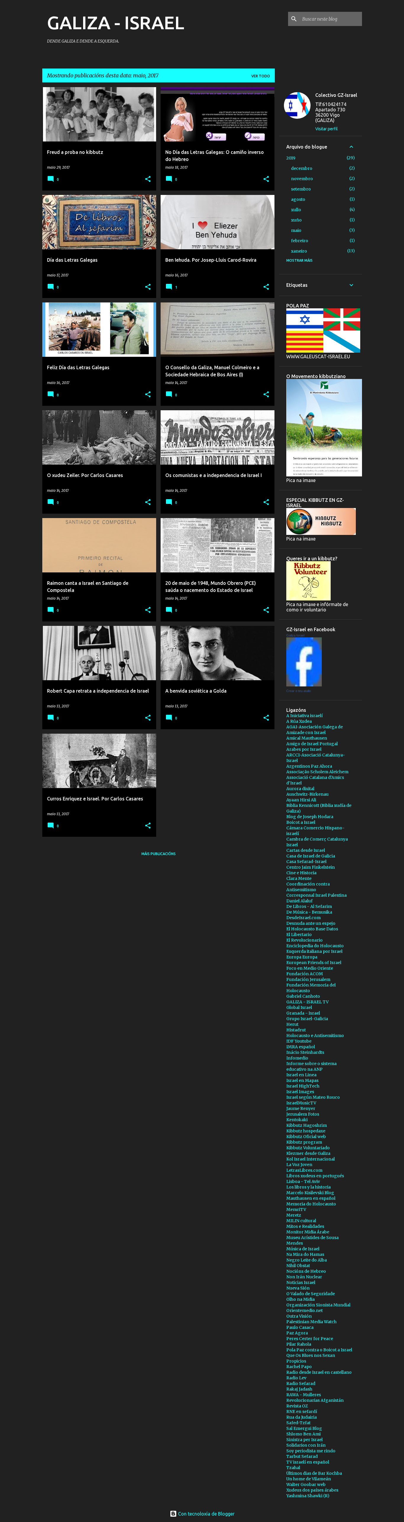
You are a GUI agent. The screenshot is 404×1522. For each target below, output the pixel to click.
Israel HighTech (302, 1086)
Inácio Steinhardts (305, 1052)
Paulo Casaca (299, 1327)
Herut (292, 1024)
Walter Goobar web (306, 1484)
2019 (290, 158)
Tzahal (293, 1467)
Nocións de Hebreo (306, 1271)
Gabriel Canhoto (303, 996)
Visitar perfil (326, 128)
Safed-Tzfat (298, 1422)
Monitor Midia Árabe (307, 1232)
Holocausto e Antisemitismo (315, 1035)
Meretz (293, 1215)
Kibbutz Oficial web (306, 1136)
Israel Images (300, 1091)
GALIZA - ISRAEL (115, 22)
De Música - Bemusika (309, 912)
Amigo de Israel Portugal (312, 743)
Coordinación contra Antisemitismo (308, 886)
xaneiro (299, 251)
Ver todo (260, 76)
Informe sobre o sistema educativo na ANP (311, 1066)
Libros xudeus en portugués (315, 1175)
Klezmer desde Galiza (308, 1153)
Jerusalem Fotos (302, 1114)
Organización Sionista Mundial (318, 1305)
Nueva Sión (298, 1288)
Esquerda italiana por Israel (314, 951)
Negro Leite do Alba (306, 1260)
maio (296, 230)
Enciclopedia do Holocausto (315, 945)
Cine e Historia (301, 872)
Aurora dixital (300, 788)
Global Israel (299, 1007)
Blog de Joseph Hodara (309, 816)
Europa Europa (301, 957)
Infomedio (297, 1058)
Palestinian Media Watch (311, 1321)
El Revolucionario (304, 940)
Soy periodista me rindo (310, 1450)
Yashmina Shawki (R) (307, 1495)
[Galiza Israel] (304, 685)
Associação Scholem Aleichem (317, 771)
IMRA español (300, 1046)
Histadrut (296, 1030)
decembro (301, 168)
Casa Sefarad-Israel (306, 861)
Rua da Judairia (301, 1417)
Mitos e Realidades (305, 1226)
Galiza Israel (295, 635)
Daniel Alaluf (299, 901)
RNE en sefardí (301, 1411)
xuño (296, 220)
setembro (301, 189)
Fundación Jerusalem (308, 979)
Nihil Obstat (298, 1265)
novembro (302, 178)
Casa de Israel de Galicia (310, 856)
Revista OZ (297, 1406)
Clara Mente (298, 878)
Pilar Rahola (298, 1344)
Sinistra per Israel (304, 1439)
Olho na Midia (300, 1299)
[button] (147, 179)
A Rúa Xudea (299, 721)
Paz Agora (297, 1333)
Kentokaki (297, 1119)
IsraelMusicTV (301, 1103)
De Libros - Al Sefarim (309, 906)
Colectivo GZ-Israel (336, 95)
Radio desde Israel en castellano (319, 1372)
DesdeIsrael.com (303, 917)
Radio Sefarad (300, 1383)
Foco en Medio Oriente (309, 968)
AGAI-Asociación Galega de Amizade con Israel (314, 729)
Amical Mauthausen (306, 738)
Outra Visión (299, 1316)
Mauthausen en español (310, 1198)
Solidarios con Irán (306, 1445)
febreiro (299, 240)
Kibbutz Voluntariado (308, 1147)
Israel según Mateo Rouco (313, 1097)
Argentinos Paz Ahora (309, 766)
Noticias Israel (300, 1282)
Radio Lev (296, 1378)
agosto (298, 199)
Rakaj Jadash (299, 1389)
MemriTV (296, 1209)
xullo (296, 209)
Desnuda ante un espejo (310, 923)
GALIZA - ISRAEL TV (307, 1002)
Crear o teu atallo (298, 691)
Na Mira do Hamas (305, 1254)
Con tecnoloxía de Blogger (206, 1513)
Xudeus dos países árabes (312, 1490)
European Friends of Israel (313, 962)
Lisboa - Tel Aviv (303, 1181)
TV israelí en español (307, 1462)
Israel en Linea (301, 1074)
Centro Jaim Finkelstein (310, 867)
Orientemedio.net (304, 1310)
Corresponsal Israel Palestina (316, 895)
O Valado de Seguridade (310, 1293)
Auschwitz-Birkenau (307, 794)
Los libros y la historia (308, 1187)
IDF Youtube (298, 1041)
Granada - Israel (303, 1013)
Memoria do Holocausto (311, 1204)
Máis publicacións (158, 854)
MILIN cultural (301, 1220)
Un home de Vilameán (308, 1479)
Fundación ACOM (304, 973)
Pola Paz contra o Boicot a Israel (319, 1349)
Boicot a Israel (300, 822)
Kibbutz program (304, 1142)
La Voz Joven (299, 1164)
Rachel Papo (299, 1366)
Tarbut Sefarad (302, 1456)
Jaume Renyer (300, 1108)
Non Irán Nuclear (304, 1277)
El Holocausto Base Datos (312, 929)
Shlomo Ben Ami (303, 1434)
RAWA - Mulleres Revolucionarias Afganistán (315, 1397)
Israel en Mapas (302, 1080)
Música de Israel (302, 1248)
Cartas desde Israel (305, 850)
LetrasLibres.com (304, 1170)
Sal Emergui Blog (304, 1428)
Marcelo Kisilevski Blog (310, 1192)
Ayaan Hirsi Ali (301, 799)
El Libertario (299, 934)
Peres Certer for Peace (309, 1338)
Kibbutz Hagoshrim (306, 1125)
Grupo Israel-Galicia (307, 1018)
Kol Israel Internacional (310, 1159)
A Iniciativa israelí (304, 715)
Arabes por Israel (303, 749)
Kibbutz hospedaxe (305, 1131)
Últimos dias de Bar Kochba (314, 1473)
